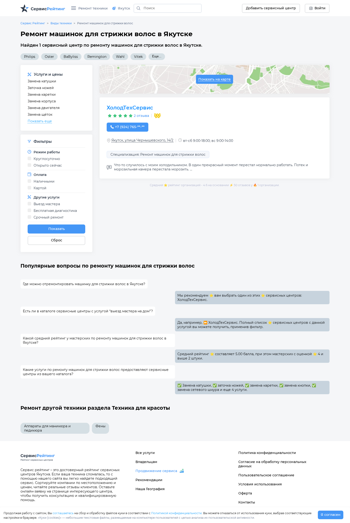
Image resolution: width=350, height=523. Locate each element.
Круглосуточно (47, 159)
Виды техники (61, 23)
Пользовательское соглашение (266, 475)
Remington (96, 57)
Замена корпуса (42, 101)
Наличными (44, 181)
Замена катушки (42, 81)
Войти (320, 8)
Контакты (246, 502)
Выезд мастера (47, 204)
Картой (40, 188)
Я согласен (330, 515)
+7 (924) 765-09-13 (129, 127)
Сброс (56, 240)
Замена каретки (42, 94)
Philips (29, 57)
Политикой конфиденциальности (176, 513)
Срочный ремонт (49, 217)
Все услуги (145, 453)
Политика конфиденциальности (267, 453)
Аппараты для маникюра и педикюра (47, 428)
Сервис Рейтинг (32, 23)
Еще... (156, 56)
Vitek (138, 57)
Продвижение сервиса (156, 471)
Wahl (120, 57)
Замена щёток (40, 114)
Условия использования (260, 484)
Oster (49, 57)
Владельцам (146, 462)
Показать (56, 229)
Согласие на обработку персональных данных (272, 464)
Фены (100, 426)
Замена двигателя (44, 108)
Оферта (245, 493)
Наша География (150, 489)
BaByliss (71, 57)
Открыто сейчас (48, 165)
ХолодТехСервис (130, 108)
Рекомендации (148, 480)
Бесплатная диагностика (55, 211)
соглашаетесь (63, 513)
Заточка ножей (41, 88)
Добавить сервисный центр (271, 8)
